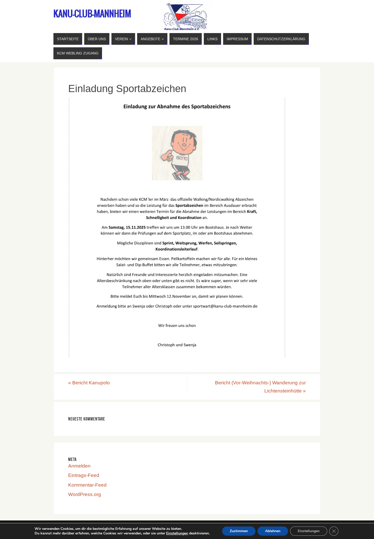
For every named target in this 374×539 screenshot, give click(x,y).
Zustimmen (239, 531)
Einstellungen (177, 533)
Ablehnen (272, 531)
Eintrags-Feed (83, 475)
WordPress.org (84, 494)
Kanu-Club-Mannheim (92, 14)
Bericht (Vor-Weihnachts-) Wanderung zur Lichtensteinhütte (260, 387)
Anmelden (79, 466)
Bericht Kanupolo (89, 382)
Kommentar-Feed (87, 485)
